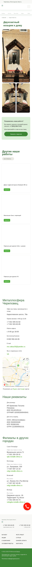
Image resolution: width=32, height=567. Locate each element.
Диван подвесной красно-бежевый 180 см (15, 185)
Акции (22, 13)
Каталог (4, 534)
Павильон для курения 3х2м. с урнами (14, 246)
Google (22, 389)
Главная (3, 13)
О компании (6, 540)
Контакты (19, 543)
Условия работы (7, 543)
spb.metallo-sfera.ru (14, 457)
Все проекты (7, 158)
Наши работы (12, 17)
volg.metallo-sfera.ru (14, 471)
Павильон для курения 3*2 (11, 276)
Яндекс (15, 389)
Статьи (18, 537)
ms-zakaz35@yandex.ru (16, 347)
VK (8, 354)
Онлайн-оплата (21, 540)
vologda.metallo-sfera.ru (16, 502)
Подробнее (7, 189)
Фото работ (20, 534)
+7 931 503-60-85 (8, 525)
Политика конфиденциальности (10, 558)
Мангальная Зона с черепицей (12, 215)
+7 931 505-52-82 (24, 525)
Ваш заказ (16, 13)
